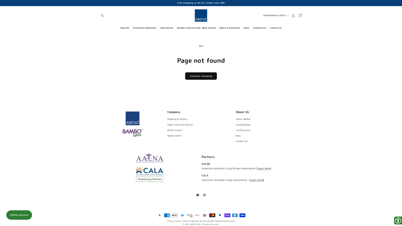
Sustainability (243, 125)
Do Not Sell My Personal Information (217, 221)
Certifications (243, 130)
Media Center (174, 136)
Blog (238, 136)
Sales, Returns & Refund (180, 125)
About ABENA (243, 119)
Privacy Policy (174, 221)
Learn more (264, 168)
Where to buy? (174, 130)
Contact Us (242, 141)
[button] (102, 15)
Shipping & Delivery (177, 119)
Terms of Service (191, 221)
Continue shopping (201, 76)
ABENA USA (195, 224)
